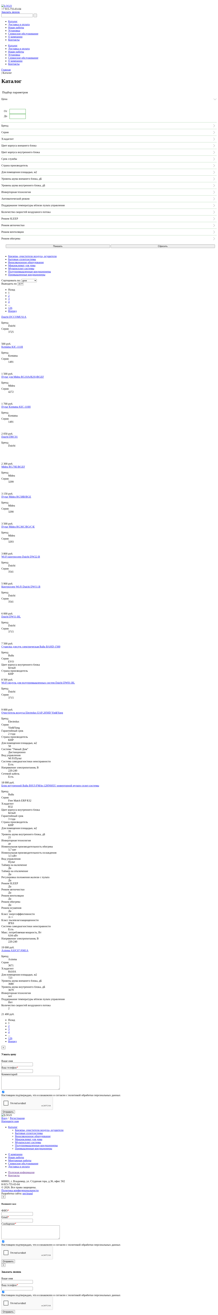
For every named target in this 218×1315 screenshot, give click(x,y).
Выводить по (9, 283)
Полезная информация (21, 1172)
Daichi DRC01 (9, 436)
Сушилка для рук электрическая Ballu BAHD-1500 (30, 646)
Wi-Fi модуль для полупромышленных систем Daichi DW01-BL (38, 682)
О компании (15, 36)
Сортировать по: (11, 280)
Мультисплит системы (28, 1142)
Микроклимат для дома (28, 1139)
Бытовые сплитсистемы (29, 1133)
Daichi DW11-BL (11, 616)
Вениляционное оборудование (33, 1136)
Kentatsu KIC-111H (12, 346)
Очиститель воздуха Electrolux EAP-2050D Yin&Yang (32, 712)
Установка (14, 30)
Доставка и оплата (19, 24)
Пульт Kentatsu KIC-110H (16, 406)
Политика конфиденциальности (20, 1190)
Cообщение (8, 1223)
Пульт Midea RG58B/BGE (16, 496)
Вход (4, 1118)
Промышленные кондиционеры (33, 1148)
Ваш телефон (9, 1067)
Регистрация (17, 1118)
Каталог (13, 21)
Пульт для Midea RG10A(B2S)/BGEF (22, 376)
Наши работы (16, 27)
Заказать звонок (10, 12)
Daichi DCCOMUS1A (13, 316)
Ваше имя (7, 1061)
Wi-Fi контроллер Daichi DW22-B (20, 556)
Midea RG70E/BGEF (13, 466)
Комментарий (9, 1074)
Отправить (8, 1112)
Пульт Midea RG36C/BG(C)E (18, 526)
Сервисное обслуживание (23, 33)
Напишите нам (10, 1121)
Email (5, 1217)
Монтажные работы (19, 1160)
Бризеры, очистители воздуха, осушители (39, 1130)
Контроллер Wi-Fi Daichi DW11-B (20, 586)
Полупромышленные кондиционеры (36, 1145)
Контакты (14, 39)
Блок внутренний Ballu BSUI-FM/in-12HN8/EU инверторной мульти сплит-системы (50, 785)
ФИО (5, 1210)
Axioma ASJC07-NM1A (14, 950)
